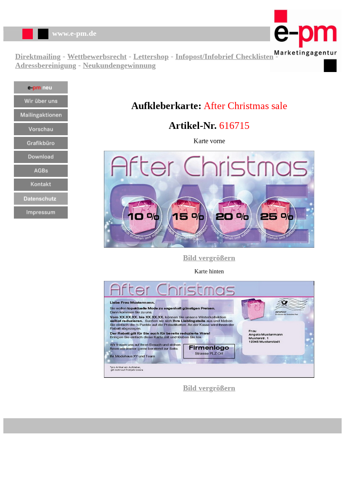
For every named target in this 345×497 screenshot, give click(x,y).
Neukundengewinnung (119, 65)
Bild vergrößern (209, 258)
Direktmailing (38, 56)
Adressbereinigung (45, 65)
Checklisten (253, 56)
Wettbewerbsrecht (97, 56)
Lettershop (151, 56)
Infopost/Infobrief (204, 56)
